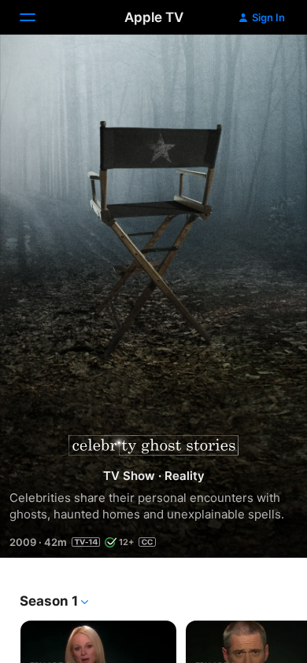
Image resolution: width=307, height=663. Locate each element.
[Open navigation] (37, 17)
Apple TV (153, 17)
